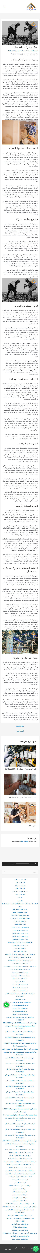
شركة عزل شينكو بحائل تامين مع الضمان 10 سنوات (20, 954)
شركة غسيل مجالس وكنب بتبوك (20, 975)
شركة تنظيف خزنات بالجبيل (20, 939)
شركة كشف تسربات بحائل (20, 1239)
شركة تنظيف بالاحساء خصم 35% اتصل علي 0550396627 (20, 1023)
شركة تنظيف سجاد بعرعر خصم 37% (20, 1002)
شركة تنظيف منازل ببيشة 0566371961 (20, 1185)
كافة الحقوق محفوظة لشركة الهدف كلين (26, 1248)
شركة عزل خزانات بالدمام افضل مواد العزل (20, 1152)
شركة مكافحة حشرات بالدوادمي (20, 1236)
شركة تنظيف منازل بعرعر (20, 1008)
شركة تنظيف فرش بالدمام (20, 987)
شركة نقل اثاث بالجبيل (20, 921)
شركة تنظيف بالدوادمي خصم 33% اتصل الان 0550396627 (20, 1233)
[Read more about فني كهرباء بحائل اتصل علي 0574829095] (20, 756)
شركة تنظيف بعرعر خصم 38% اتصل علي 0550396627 (20, 966)
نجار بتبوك (20, 900)
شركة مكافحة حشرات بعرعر (20, 1005)
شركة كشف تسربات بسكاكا (20, 1230)
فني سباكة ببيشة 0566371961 (20, 915)
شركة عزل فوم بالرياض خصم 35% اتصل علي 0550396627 (20, 1206)
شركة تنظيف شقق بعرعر (20, 1194)
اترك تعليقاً (35, 50)
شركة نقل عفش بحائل (20, 948)
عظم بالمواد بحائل (20, 894)
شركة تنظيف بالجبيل (20, 924)
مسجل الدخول (23, 841)
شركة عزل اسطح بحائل (20, 951)
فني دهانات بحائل (20, 888)
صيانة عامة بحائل (26, 50)
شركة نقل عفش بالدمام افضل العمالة (20, 1155)
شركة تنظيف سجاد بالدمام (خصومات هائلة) (20, 942)
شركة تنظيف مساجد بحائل (20, 990)
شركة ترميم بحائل (20, 885)
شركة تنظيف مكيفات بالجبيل (20, 936)
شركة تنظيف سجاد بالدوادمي (20, 1224)
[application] (20, 864)
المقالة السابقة (20, 726)
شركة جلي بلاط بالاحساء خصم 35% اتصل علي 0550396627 (20, 1049)
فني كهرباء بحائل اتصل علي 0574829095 (20, 769)
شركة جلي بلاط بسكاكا (20, 1227)
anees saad (7, 1249)
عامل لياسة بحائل (20, 882)
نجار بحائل (32, 826)
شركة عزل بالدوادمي (20, 1182)
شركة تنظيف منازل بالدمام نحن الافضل (20, 1167)
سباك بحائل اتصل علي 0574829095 (22, 797)
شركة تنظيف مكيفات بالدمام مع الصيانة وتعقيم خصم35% (20, 1161)
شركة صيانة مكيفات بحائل (20, 963)
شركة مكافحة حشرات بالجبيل (20, 927)
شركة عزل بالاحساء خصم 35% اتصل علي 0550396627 (20, 1043)
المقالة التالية (20, 731)
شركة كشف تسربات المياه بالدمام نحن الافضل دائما (20, 1149)
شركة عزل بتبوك (20, 981)
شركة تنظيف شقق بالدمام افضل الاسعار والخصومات (20, 1173)
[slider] (5, 864)
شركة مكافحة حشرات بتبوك (20, 972)
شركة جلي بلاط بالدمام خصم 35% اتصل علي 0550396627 (20, 1109)
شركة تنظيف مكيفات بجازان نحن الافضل (20, 1176)
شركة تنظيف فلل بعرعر (20, 1200)
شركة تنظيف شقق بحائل (20, 1191)
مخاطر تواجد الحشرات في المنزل (20, 918)
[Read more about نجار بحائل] (20, 812)
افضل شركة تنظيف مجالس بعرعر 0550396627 (20, 1203)
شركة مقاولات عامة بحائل (20, 891)
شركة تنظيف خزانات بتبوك (20, 984)
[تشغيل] (35, 864)
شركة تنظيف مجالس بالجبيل (20, 933)
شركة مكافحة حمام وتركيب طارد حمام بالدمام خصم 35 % (20, 1115)
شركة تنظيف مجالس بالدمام (20, 1179)
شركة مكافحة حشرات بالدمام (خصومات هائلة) (20, 1164)
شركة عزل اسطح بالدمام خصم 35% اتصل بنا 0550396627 (20, 1140)
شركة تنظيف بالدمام (20, 1112)
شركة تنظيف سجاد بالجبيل (20, 930)
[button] (36, 1249)
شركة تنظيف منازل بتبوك (20, 978)
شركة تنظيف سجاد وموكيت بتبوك (20, 969)
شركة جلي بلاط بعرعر (20, 1188)
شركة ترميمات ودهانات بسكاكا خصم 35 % (20, 1215)
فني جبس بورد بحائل (20, 879)
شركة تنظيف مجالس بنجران (20, 945)
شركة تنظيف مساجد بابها (20, 909)
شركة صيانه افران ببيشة (20, 912)
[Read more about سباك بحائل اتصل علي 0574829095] (20, 784)
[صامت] (10, 864)
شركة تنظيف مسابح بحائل (20, 1197)
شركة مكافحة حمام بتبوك (20, 1011)
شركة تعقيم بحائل (20, 999)
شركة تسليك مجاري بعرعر (20, 1014)
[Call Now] (6, 1004)
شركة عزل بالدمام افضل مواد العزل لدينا (20, 1158)
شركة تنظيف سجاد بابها (20, 1046)
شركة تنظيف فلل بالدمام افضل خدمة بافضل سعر (20, 1170)
